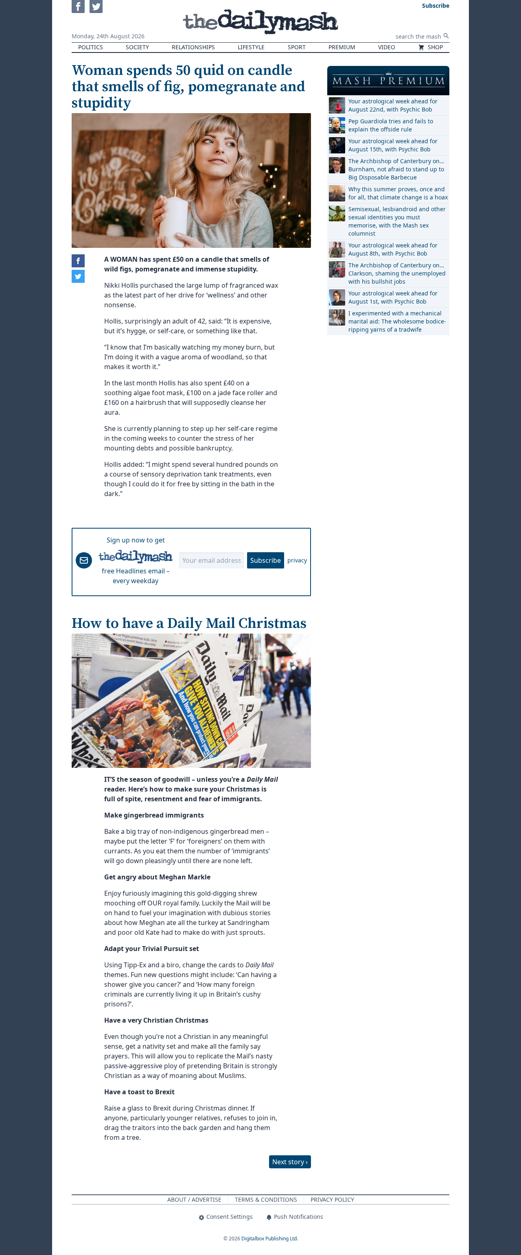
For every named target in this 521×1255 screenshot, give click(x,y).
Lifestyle (251, 47)
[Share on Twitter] (78, 276)
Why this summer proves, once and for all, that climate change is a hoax (398, 193)
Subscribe (265, 560)
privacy (297, 560)
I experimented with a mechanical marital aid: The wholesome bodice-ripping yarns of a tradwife (397, 321)
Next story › (290, 1161)
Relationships (193, 47)
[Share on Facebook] (78, 260)
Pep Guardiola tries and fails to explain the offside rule (390, 125)
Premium (341, 47)
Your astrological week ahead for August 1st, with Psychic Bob (393, 297)
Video (386, 47)
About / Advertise (194, 1199)
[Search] (446, 35)
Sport (297, 47)
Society (137, 47)
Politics (90, 47)
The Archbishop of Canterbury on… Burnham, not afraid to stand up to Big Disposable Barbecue (396, 169)
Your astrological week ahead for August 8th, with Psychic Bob (393, 249)
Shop (434, 47)
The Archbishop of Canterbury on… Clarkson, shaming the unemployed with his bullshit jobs (397, 273)
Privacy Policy (332, 1199)
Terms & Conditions (266, 1199)
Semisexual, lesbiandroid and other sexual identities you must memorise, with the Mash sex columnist (397, 221)
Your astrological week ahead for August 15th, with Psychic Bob (393, 145)
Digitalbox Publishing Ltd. (269, 1238)
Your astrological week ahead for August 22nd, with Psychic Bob (393, 105)
